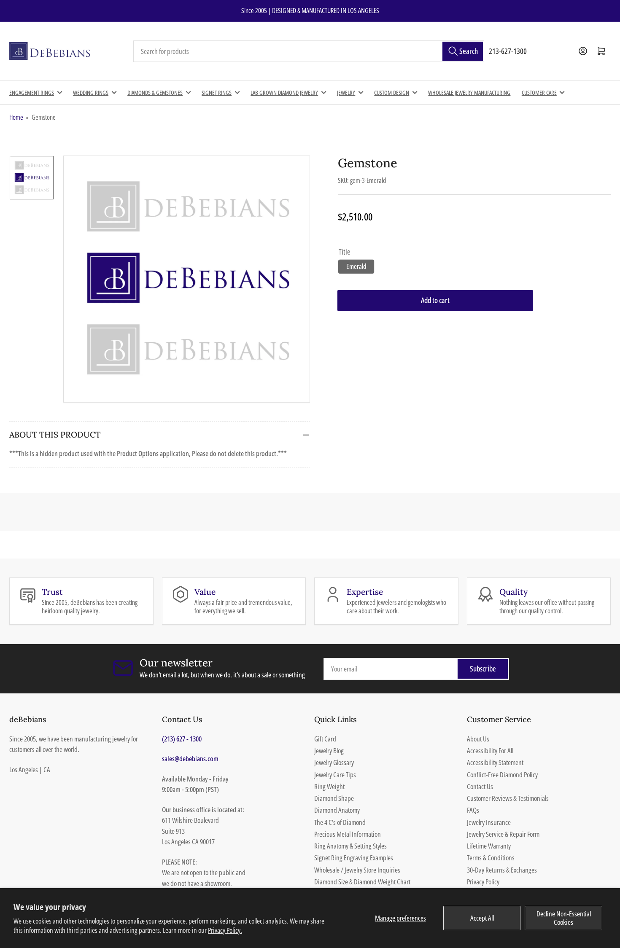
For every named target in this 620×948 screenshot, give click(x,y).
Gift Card (325, 739)
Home (16, 117)
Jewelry (346, 93)
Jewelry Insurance (489, 822)
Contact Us (480, 786)
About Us (478, 739)
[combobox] (308, 51)
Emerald (356, 266)
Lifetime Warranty (489, 846)
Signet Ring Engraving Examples (353, 857)
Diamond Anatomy (337, 810)
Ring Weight (329, 786)
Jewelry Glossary (334, 762)
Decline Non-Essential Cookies (563, 918)
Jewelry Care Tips (335, 774)
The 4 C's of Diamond (340, 822)
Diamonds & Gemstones (155, 93)
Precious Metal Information (347, 834)
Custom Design (391, 93)
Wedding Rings (90, 93)
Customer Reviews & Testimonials (508, 798)
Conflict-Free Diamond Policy (502, 774)
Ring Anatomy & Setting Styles (350, 846)
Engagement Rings (31, 93)
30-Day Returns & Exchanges (502, 870)
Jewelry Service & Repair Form (503, 834)
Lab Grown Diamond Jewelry (284, 93)
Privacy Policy (483, 881)
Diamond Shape (334, 798)
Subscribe (483, 668)
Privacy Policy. (225, 930)
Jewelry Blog (329, 750)
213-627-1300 (508, 51)
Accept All (482, 918)
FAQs (473, 810)
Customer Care (539, 93)
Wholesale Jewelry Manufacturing (469, 93)
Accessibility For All (490, 750)
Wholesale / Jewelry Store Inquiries (357, 870)
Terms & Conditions (491, 857)
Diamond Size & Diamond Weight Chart (362, 881)
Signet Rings (217, 93)
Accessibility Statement (495, 762)
